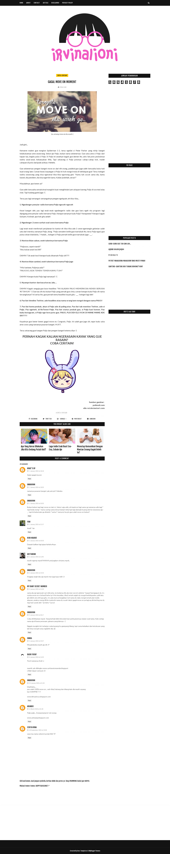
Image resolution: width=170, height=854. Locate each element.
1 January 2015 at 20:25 (36, 503)
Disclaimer (55, 3)
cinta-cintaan (62, 75)
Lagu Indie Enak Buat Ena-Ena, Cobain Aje (60, 448)
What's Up (31, 468)
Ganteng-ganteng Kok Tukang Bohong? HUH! (126, 266)
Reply (29, 478)
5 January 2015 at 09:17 (36, 615)
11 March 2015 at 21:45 (36, 709)
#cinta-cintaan (61, 413)
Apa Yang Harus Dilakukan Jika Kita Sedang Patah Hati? (33, 448)
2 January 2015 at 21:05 (36, 589)
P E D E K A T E (113, 255)
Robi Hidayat (32, 538)
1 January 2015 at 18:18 (36, 471)
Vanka (29, 638)
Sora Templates (82, 851)
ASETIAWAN (31, 554)
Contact (37, 3)
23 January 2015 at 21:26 (36, 683)
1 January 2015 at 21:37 (36, 524)
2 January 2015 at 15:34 (36, 573)
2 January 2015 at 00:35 (36, 541)
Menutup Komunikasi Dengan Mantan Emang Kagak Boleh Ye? (90, 449)
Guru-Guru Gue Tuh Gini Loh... (120, 244)
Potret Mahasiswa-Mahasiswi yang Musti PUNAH (127, 261)
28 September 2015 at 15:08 (38, 730)
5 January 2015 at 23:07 (36, 641)
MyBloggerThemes (94, 851)
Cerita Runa (32, 727)
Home (21, 3)
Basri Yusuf (32, 654)
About (28, 3)
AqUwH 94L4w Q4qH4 (116, 249)
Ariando (30, 706)
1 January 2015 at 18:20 (36, 487)
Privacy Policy (67, 3)
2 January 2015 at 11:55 (36, 557)
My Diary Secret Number (37, 586)
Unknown (31, 484)
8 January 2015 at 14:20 (36, 657)
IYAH (28, 521)
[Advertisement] (65, 794)
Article (45, 3)
